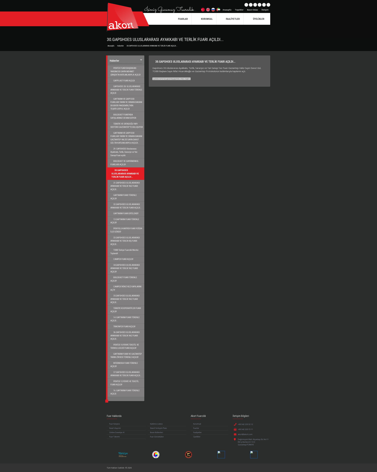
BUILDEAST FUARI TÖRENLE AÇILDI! (123, 279)
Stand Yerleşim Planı (158, 428)
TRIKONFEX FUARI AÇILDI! (124, 326)
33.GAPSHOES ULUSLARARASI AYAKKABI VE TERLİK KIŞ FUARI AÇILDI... (125, 241)
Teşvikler (239, 9)
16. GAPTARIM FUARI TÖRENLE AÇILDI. (125, 392)
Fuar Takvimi (114, 436)
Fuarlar (196, 428)
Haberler (120, 46)
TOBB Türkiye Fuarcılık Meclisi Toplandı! (124, 252)
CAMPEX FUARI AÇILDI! (123, 259)
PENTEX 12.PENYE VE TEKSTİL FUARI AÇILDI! (124, 383)
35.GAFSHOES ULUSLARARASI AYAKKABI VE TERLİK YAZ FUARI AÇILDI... (125, 299)
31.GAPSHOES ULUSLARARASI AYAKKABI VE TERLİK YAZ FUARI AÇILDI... (125, 186)
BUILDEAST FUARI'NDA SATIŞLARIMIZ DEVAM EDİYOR (123, 116)
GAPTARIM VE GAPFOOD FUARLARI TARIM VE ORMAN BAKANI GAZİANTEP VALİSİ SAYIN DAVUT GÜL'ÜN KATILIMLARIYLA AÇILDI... (126, 138)
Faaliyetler (197, 432)
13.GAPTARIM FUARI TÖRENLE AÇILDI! (124, 221)
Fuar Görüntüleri (157, 436)
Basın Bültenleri (156, 432)
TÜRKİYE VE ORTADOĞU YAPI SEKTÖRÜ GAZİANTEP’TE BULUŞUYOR (126, 125)
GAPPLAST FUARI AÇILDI (124, 80)
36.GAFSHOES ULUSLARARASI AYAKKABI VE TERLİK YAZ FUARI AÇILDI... (125, 335)
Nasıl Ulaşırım (115, 428)
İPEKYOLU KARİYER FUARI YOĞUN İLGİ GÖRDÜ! (126, 230)
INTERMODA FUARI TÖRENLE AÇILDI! (124, 365)
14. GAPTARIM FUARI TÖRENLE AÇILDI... (125, 319)
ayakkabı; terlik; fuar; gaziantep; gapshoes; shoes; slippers (171, 79)
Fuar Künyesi (114, 424)
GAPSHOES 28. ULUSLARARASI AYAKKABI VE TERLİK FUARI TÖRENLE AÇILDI (126, 89)
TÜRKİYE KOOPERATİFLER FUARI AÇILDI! (125, 310)
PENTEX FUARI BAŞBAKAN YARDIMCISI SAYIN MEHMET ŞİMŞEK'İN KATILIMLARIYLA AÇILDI (125, 71)
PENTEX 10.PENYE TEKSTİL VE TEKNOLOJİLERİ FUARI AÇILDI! (124, 346)
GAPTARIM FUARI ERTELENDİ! (125, 213)
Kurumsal (197, 424)
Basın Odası (252, 9)
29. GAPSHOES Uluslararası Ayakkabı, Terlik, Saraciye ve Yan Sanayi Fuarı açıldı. (123, 152)
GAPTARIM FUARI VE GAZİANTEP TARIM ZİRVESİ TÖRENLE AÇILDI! (126, 356)
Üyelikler (196, 436)
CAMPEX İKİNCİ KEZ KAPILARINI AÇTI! (125, 288)
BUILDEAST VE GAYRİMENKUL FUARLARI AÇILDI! (124, 163)
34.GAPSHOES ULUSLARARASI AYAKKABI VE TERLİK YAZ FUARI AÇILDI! (125, 268)
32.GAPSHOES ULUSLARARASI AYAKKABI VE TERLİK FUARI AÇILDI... (125, 206)
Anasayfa (227, 9)
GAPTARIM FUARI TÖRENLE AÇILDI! (123, 197)
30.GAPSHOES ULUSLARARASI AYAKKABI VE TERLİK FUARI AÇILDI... (125, 173)
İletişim (265, 9)
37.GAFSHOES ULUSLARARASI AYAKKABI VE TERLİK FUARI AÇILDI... (125, 374)
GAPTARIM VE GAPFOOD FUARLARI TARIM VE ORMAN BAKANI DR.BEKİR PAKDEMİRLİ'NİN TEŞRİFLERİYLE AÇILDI (126, 104)
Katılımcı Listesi (156, 424)
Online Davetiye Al (116, 432)
